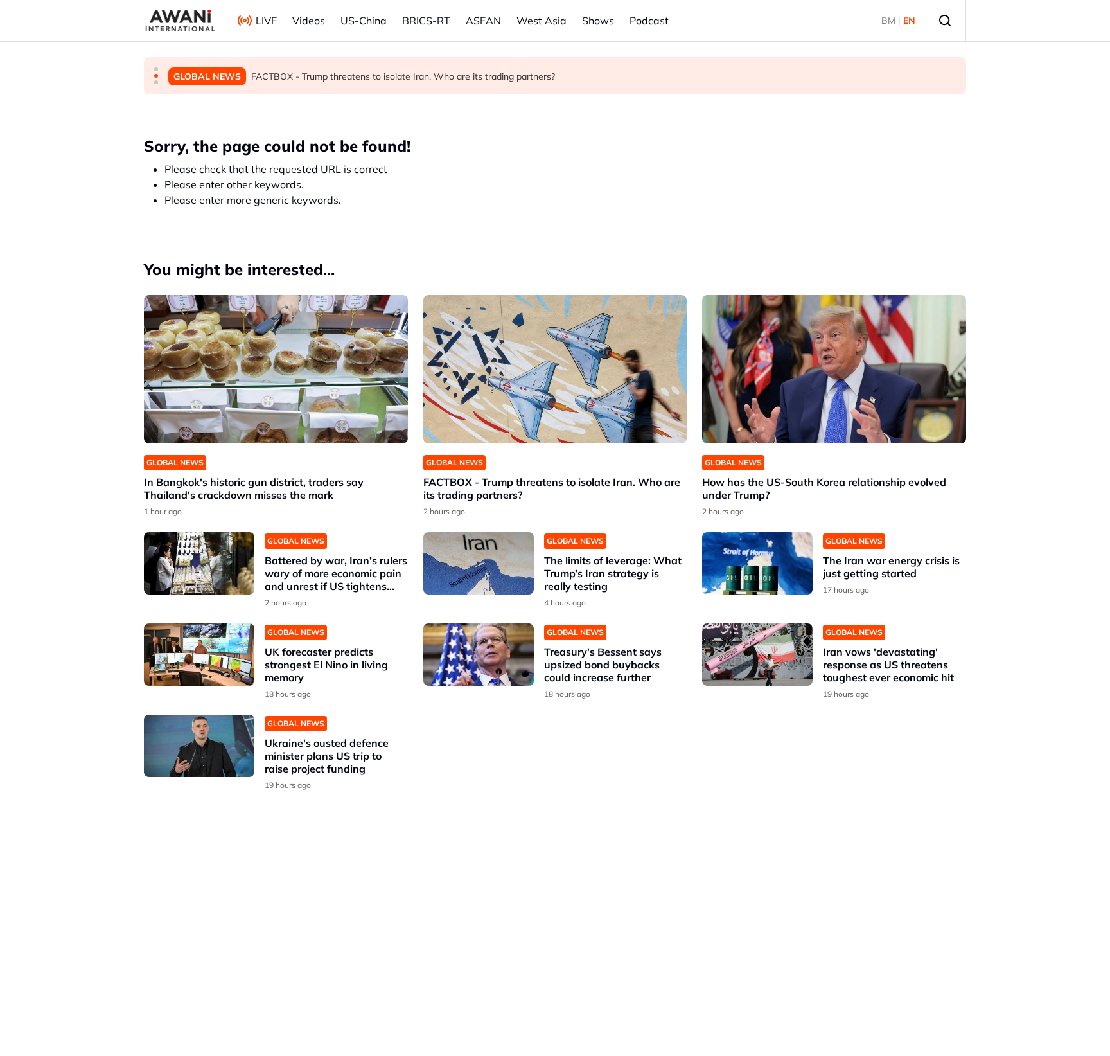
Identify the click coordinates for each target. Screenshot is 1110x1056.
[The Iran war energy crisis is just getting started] (757, 563)
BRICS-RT (426, 20)
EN (909, 20)
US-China (363, 20)
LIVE (266, 20)
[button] (156, 69)
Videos (308, 20)
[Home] (180, 20)
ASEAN (483, 20)
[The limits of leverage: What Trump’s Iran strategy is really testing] (478, 563)
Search (944, 20)
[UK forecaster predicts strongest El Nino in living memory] (199, 654)
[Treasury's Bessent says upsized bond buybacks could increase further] (478, 654)
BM (888, 20)
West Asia (541, 20)
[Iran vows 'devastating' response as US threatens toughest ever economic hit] (757, 654)
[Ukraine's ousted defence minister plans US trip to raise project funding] (199, 746)
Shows (598, 20)
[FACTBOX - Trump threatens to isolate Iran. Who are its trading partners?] (555, 369)
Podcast (649, 20)
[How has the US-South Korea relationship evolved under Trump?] (834, 369)
